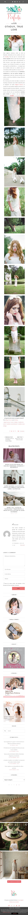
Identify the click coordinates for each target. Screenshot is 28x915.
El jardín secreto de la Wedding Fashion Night (9, 440)
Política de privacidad (14, 902)
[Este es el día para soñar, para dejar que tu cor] (14, 837)
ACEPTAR (15, 913)
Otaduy (6, 56)
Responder (22, 545)
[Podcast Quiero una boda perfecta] (14, 668)
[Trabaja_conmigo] (14, 639)
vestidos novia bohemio (12, 424)
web (12, 95)
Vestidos (14, 23)
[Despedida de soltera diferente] (14, 697)
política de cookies (6, 912)
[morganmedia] (14, 896)
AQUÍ (22, 69)
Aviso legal (20, 900)
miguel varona (7, 422)
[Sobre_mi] (14, 614)
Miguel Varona (9, 420)
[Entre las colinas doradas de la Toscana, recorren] (14, 808)
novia (12, 422)
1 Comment (21, 431)
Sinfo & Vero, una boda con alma (19, 439)
